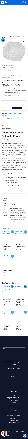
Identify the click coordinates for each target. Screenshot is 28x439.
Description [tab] (4, 125)
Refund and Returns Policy (14, 397)
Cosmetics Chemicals (10, 75)
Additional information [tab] (7, 128)
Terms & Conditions (14, 399)
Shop (7, 36)
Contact (14, 378)
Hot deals (14, 375)
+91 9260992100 (14, 420)
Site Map (14, 402)
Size (3, 98)
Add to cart (16, 108)
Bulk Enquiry (14, 376)
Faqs (14, 395)
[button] (26, 2)
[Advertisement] (14, 20)
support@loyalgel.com (14, 422)
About (14, 373)
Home (3, 36)
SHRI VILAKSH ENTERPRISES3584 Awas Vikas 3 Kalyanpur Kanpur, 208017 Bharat (14, 417)
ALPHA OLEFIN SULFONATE (10, 117)
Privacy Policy (14, 400)
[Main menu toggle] (2, 2)
